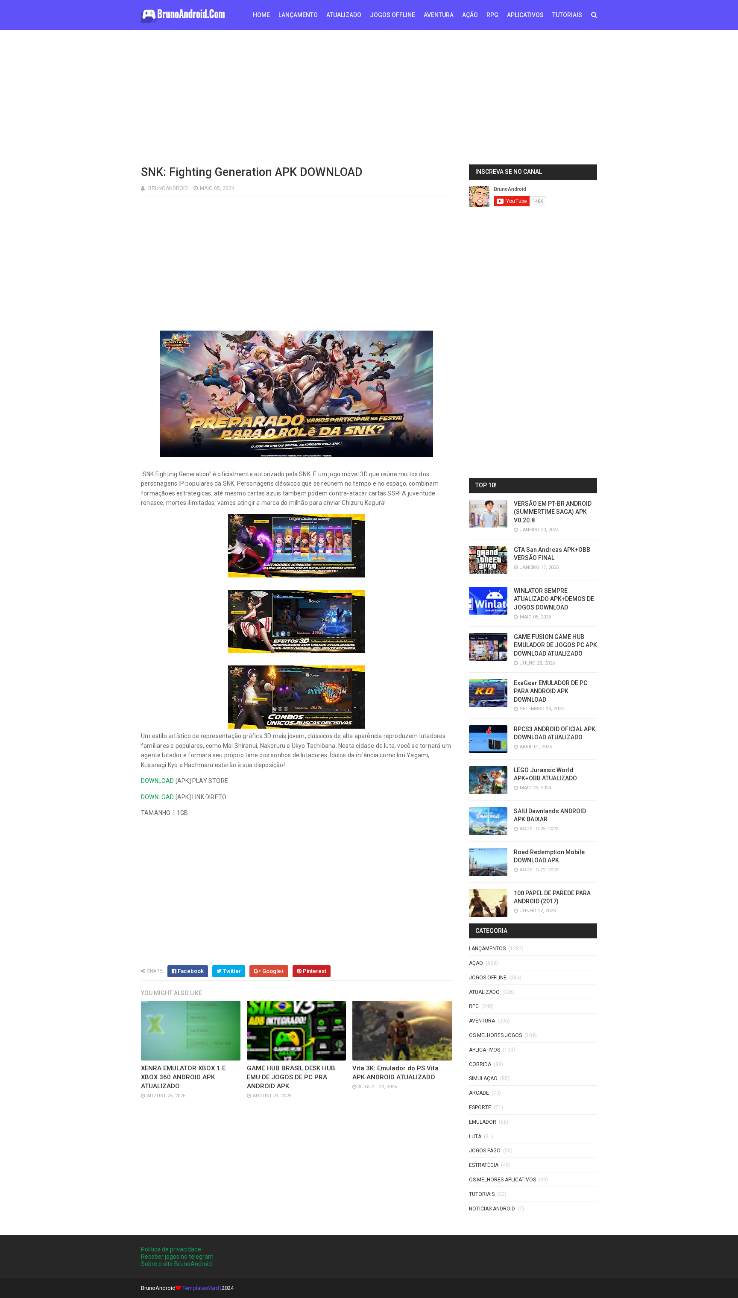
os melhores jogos (495, 1035)
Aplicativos (484, 1050)
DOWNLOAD (157, 780)
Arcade (479, 1093)
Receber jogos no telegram (177, 1256)
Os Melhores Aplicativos (502, 1180)
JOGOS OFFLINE (392, 15)
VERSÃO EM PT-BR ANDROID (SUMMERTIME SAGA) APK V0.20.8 (553, 512)
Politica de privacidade (171, 1249)
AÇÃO (470, 15)
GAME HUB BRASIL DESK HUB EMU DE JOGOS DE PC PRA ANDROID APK (291, 1077)
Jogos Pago (485, 1151)
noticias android (492, 1209)
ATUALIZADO (343, 15)
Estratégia (483, 1165)
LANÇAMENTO (298, 15)
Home (261, 15)
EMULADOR (482, 1122)
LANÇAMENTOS (487, 949)
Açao (476, 963)
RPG (492, 15)
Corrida (480, 1064)
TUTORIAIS (567, 15)
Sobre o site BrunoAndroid (176, 1263)
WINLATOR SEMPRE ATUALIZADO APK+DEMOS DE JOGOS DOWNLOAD (554, 599)
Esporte (480, 1107)
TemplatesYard (200, 1288)
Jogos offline (488, 978)
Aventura (482, 1021)
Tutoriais (482, 1194)
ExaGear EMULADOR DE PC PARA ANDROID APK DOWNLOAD (550, 691)
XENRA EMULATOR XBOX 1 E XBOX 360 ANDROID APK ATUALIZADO (183, 1077)
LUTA (475, 1137)
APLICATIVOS (525, 15)
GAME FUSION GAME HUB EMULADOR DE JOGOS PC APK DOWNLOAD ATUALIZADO (555, 645)
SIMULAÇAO (483, 1078)
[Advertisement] (369, 96)
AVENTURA (439, 15)
